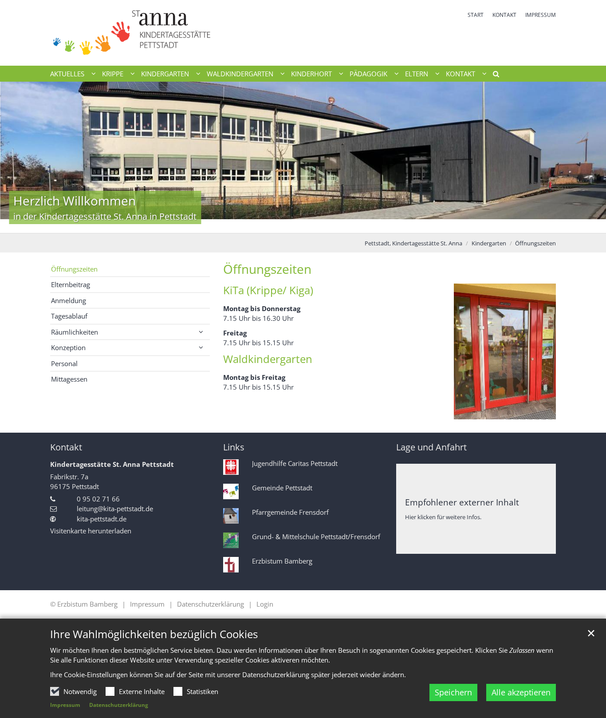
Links (233, 447)
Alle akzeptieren (521, 692)
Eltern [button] (416, 73)
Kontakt (66, 447)
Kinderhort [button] (311, 73)
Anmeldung (68, 300)
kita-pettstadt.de (101, 518)
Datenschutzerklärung (118, 705)
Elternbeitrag (70, 284)
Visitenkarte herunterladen (90, 530)
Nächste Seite (588, 157)
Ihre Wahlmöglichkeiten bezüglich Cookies (154, 634)
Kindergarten (489, 243)
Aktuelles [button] (67, 73)
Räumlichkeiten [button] (74, 331)
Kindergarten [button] (165, 73)
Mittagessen (69, 379)
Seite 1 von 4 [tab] (280, 224)
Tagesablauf (69, 316)
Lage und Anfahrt (431, 447)
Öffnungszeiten (535, 243)
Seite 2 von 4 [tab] (295, 224)
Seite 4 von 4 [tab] (326, 224)
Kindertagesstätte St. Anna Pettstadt (112, 464)
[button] (493, 75)
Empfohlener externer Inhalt (462, 502)
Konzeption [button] (68, 347)
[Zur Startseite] (173, 33)
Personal (64, 363)
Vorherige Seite (18, 157)
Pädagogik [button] (368, 73)
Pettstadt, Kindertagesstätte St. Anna (413, 243)
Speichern (453, 692)
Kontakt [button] (460, 73)
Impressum (65, 705)
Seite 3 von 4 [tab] (311, 224)
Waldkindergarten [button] (240, 73)
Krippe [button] (112, 73)
